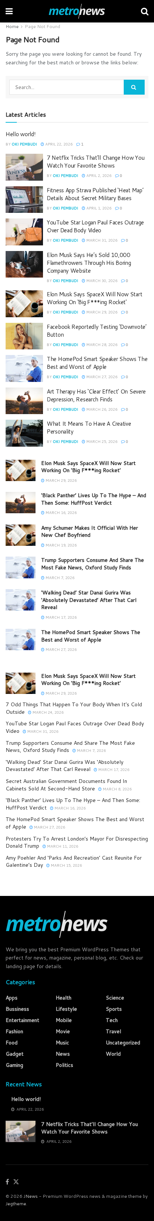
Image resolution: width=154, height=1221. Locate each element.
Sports (114, 1009)
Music (62, 1042)
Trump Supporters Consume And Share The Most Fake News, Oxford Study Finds (92, 563)
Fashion (14, 1031)
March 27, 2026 (101, 376)
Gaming (14, 1065)
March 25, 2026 (101, 441)
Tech (112, 1020)
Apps (12, 997)
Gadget (15, 1054)
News (63, 1054)
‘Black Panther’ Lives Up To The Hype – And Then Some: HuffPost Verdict (93, 499)
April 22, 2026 (58, 144)
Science (115, 997)
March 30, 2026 (101, 280)
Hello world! (21, 134)
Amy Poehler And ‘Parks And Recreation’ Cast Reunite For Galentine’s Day (74, 861)
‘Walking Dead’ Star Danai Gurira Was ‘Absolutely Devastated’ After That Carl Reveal (88, 600)
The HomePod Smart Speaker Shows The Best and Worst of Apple (97, 363)
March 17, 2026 (60, 617)
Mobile (64, 1020)
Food (12, 1042)
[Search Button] (134, 87)
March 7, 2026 (59, 577)
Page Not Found (42, 26)
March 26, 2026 (101, 409)
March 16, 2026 (60, 512)
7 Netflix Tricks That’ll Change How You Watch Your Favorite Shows (95, 161)
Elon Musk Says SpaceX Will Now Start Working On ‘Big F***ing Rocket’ (94, 298)
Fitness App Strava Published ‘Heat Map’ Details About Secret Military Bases (95, 194)
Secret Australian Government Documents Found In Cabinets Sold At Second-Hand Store (66, 784)
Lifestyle (66, 1009)
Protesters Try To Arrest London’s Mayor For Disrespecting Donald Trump (77, 842)
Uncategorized (123, 1042)
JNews (31, 1196)
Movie (63, 1031)
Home (12, 26)
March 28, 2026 (101, 344)
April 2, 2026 (98, 175)
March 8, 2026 (117, 789)
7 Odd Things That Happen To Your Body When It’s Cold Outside (74, 708)
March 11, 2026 (62, 846)
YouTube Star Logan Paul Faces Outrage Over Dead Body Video (95, 226)
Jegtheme (16, 1203)
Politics (64, 1065)
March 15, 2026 (66, 865)
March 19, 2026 (60, 545)
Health (63, 997)
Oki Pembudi (24, 144)
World (113, 1054)
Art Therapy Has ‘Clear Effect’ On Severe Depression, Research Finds (96, 395)
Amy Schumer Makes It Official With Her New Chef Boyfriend (89, 531)
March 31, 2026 (101, 240)
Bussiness (17, 1009)
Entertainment (22, 1020)
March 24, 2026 (47, 712)
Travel (113, 1031)
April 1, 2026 (98, 208)
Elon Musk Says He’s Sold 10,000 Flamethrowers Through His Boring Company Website (89, 263)
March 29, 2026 (101, 312)
